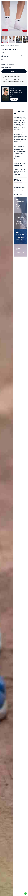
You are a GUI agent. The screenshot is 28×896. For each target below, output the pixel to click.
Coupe (2, 59)
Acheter (14, 71)
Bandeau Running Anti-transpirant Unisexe (16, 92)
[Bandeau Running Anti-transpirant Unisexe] (5, 94)
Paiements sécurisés (6, 67)
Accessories (8, 45)
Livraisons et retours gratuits (7, 64)
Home (2, 45)
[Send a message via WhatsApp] (25, 893)
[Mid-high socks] (4, 39)
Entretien (3, 62)
